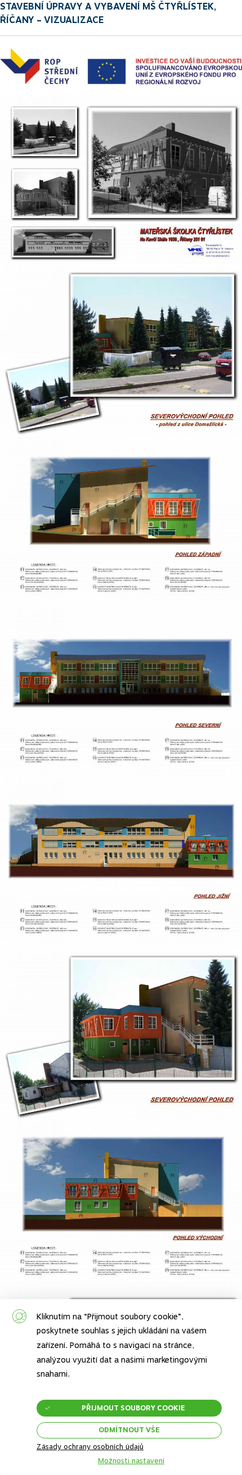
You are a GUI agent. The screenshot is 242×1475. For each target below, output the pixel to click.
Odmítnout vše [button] (129, 1430)
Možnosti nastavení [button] (131, 1461)
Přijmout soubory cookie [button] (133, 1408)
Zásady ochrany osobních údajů (90, 1446)
